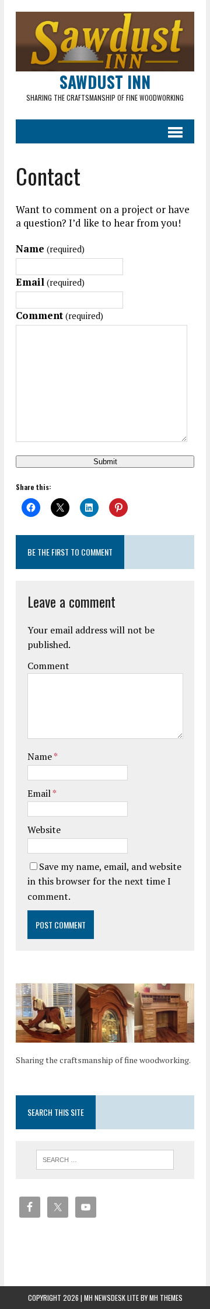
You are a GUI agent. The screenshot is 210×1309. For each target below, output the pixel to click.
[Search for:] (105, 1158)
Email (50, 282)
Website (44, 829)
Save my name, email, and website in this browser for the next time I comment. (104, 881)
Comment (59, 315)
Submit (105, 461)
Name (50, 248)
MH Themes (166, 1298)
